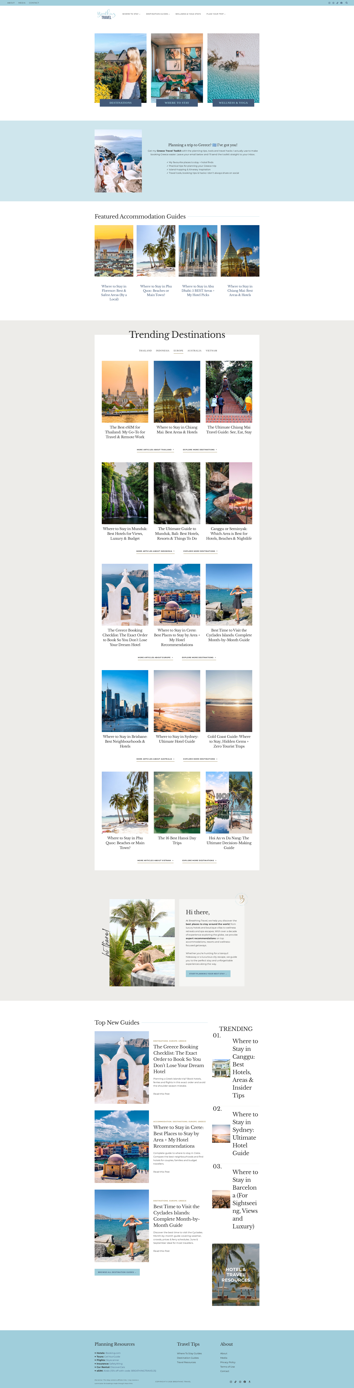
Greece (182, 1041)
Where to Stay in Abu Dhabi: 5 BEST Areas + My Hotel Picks (198, 291)
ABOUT (11, 3)
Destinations (160, 1041)
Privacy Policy (227, 1362)
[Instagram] (329, 3)
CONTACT (34, 3)
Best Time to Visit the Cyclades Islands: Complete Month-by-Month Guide (229, 635)
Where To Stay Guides (189, 1353)
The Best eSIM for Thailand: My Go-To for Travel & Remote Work (125, 432)
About (223, 1353)
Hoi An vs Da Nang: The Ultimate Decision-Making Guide (229, 843)
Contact (224, 1371)
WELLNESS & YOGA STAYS (188, 14)
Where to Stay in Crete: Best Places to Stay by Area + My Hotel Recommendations (178, 1137)
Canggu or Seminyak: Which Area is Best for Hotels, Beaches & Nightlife (229, 534)
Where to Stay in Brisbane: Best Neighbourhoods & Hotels (125, 741)
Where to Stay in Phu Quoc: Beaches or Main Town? (156, 291)
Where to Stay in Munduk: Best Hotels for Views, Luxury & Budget (125, 534)
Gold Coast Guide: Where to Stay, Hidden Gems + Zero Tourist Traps (229, 741)
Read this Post (161, 1094)
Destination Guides (188, 1357)
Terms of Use (227, 1366)
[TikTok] (337, 3)
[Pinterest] (333, 3)
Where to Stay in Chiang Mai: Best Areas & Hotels (240, 291)
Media (223, 1357)
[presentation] (114, 251)
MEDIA (22, 3)
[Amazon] (249, 1382)
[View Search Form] (346, 3)
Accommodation (162, 1122)
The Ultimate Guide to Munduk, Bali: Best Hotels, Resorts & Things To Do (177, 534)
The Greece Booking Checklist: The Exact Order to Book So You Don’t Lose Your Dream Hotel (178, 1059)
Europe (173, 1041)
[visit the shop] (235, 1275)
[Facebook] (341, 3)
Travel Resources (186, 1362)
